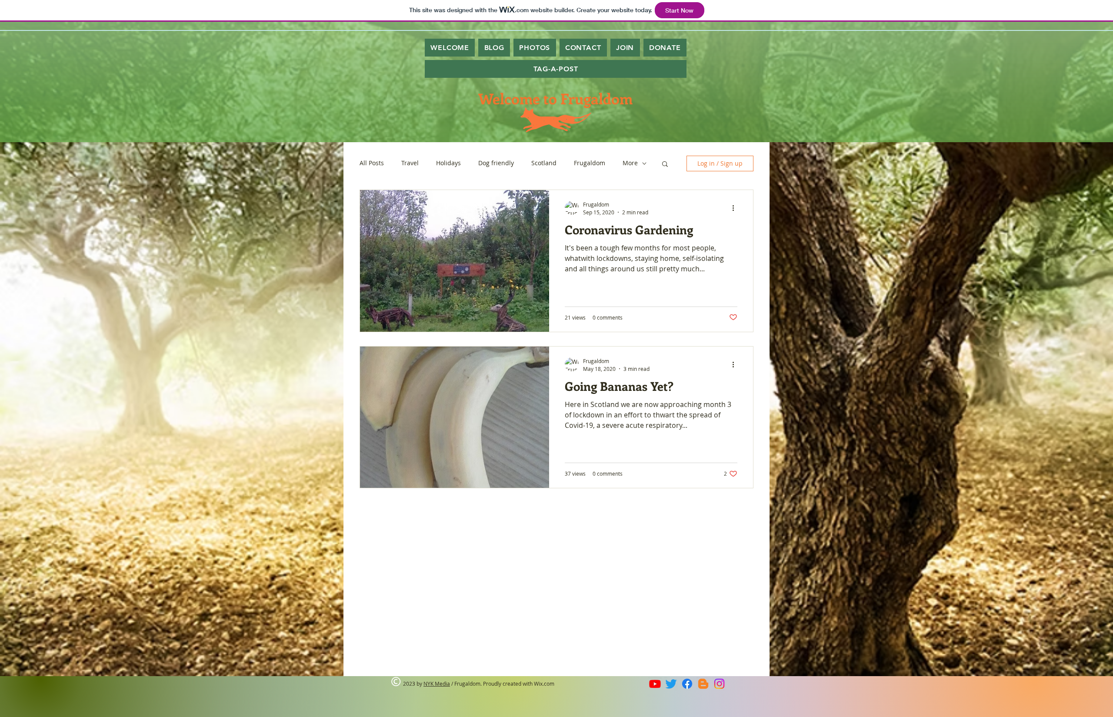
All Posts (372, 163)
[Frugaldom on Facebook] (687, 683)
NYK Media (436, 683)
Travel (410, 163)
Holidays (448, 163)
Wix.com (544, 683)
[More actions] (736, 208)
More (630, 163)
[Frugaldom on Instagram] (719, 683)
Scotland (543, 163)
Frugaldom (589, 163)
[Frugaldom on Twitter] (671, 683)
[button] (665, 164)
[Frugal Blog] (703, 683)
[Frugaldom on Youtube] (655, 683)
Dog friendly (496, 163)
